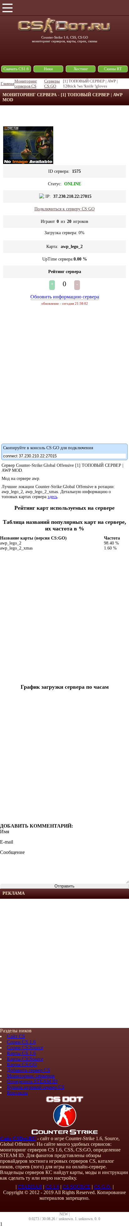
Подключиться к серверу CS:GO (64, 209)
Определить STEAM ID (32, 1081)
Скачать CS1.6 (16, 68)
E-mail (6, 842)
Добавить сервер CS (28, 1070)
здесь (52, 496)
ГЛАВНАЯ (30, 1186)
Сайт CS (16, 1036)
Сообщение (12, 852)
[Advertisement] (64, 963)
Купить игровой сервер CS (35, 1087)
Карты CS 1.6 (21, 1053)
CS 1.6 (52, 1186)
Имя (4, 831)
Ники (48, 68)
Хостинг (81, 68)
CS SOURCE (76, 1186)
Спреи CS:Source (25, 1047)
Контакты (17, 1092)
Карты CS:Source (25, 1058)
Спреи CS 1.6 (21, 1042)
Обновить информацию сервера (64, 296)
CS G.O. (102, 1186)
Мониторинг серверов (31, 1075)
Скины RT (113, 68)
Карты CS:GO (22, 1064)
